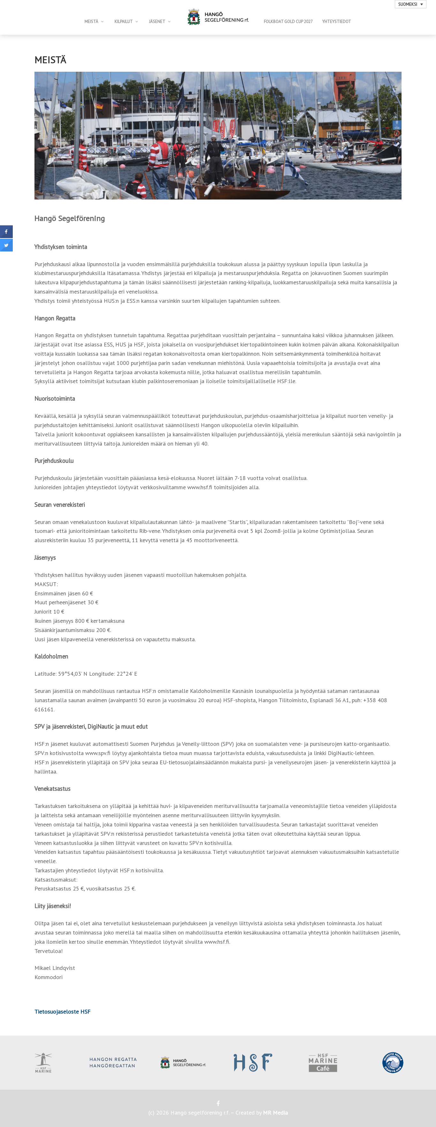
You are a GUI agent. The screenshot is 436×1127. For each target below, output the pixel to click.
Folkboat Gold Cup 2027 (288, 21)
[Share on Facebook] (6, 236)
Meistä (91, 21)
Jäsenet (157, 21)
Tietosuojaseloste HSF (62, 1011)
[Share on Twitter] (6, 249)
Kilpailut (124, 21)
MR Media (275, 1112)
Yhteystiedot (336, 21)
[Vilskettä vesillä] (392, 1063)
